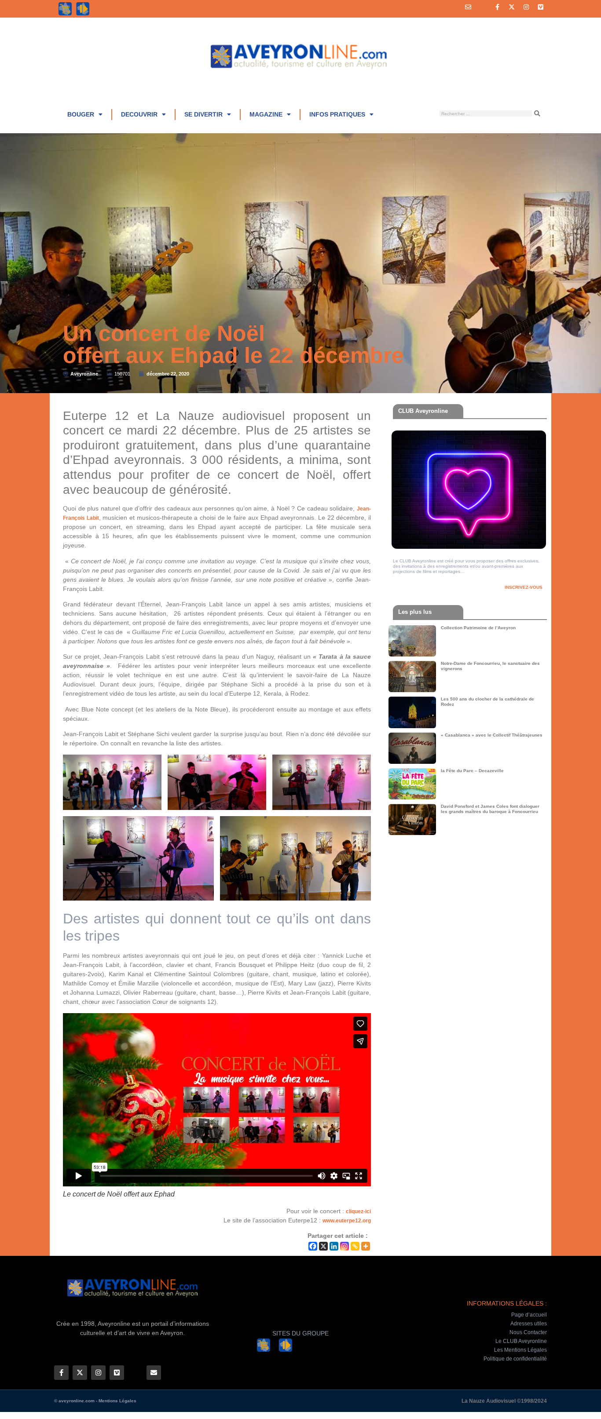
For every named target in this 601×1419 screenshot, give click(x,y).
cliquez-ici (358, 1211)
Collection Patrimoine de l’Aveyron (478, 627)
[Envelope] (468, 7)
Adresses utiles (528, 1324)
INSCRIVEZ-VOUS (523, 587)
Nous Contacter (528, 1332)
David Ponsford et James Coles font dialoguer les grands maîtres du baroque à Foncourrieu (490, 809)
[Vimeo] (541, 7)
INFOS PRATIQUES (337, 114)
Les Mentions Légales (520, 1350)
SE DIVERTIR (203, 114)
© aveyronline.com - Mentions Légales (95, 1400)
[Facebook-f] (497, 7)
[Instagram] (526, 7)
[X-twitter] (512, 7)
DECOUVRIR (139, 114)
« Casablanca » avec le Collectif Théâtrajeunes (491, 735)
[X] (323, 1246)
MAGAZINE (265, 114)
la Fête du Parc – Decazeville (472, 770)
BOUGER (80, 114)
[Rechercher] (537, 113)
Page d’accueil (529, 1315)
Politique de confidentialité (515, 1359)
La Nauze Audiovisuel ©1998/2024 (504, 1401)
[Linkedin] (334, 1246)
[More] (365, 1246)
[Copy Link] (355, 1246)
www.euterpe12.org (346, 1221)
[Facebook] (312, 1246)
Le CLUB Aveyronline (521, 1341)
